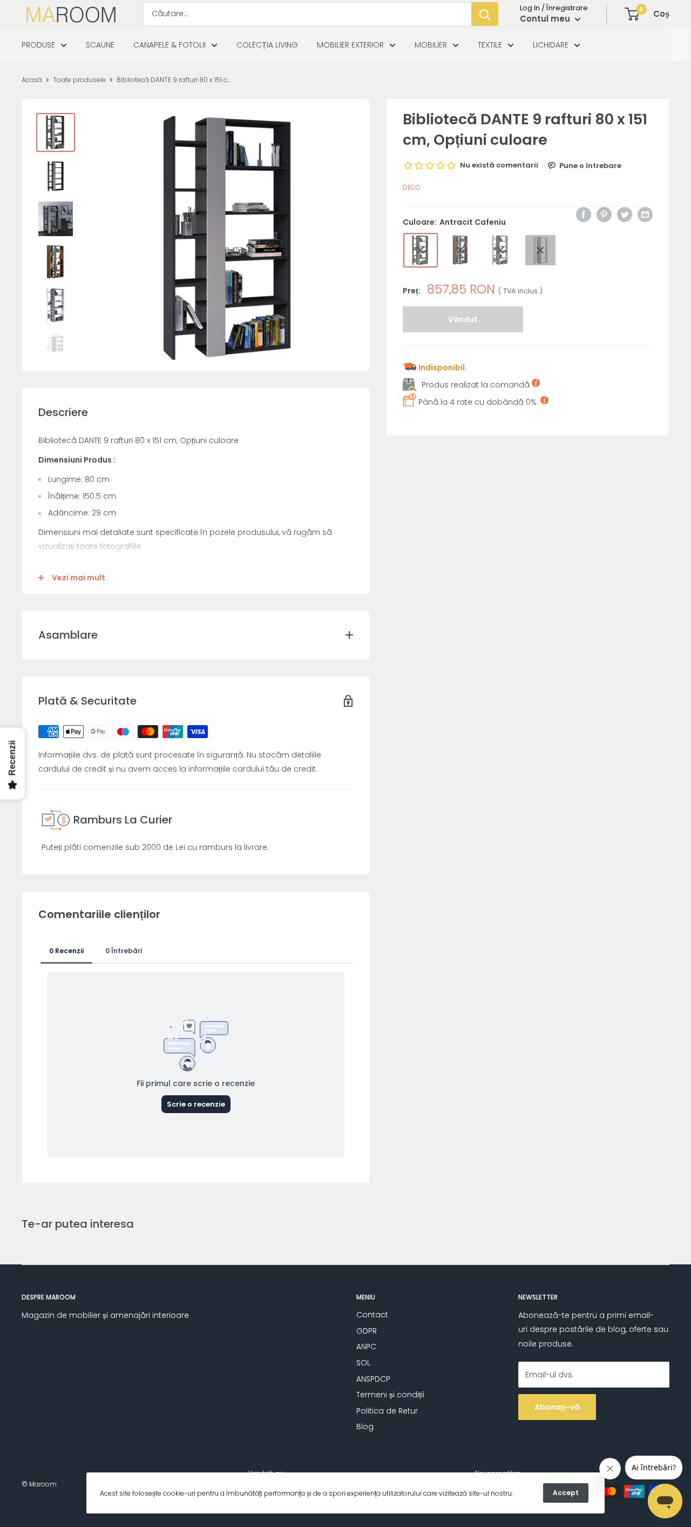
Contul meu (546, 18)
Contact (372, 1314)
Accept (566, 1492)
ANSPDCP (373, 1379)
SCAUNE (100, 44)
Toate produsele (79, 79)
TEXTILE (490, 44)
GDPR (366, 1330)
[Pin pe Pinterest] (604, 214)
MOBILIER (431, 44)
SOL (363, 1362)
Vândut (463, 319)
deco (412, 187)
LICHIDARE (550, 44)
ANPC (366, 1346)
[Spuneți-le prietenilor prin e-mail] (645, 214)
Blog (365, 1426)
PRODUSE (38, 44)
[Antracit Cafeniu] (420, 250)
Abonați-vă (557, 1407)
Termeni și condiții (390, 1394)
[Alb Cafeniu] (500, 250)
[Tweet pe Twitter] (624, 214)
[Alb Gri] (540, 250)
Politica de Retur (387, 1410)
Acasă (32, 79)
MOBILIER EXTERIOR (350, 44)
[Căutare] (484, 14)
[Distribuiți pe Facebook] (583, 214)
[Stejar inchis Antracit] (460, 250)
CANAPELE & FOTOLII (169, 44)
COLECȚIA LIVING (267, 44)
